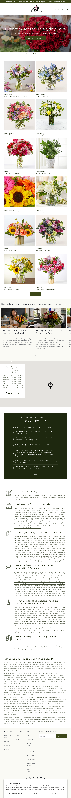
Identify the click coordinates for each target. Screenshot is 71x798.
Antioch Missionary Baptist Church (31, 615)
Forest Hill (44, 495)
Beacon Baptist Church (57, 625)
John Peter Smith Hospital (37, 516)
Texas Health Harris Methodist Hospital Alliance (29, 524)
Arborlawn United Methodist (37, 617)
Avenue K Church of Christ (49, 619)
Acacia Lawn (18, 536)
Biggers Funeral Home (51, 540)
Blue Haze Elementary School (30, 585)
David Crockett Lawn (21, 546)
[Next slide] (40, 54)
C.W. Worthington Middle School (39, 589)
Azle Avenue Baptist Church (34, 621)
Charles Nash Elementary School (36, 595)
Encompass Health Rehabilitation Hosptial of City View (33, 514)
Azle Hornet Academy (50, 576)
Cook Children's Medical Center (43, 510)
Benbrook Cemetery (35, 540)
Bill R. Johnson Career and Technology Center (34, 582)
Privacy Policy (59, 789)
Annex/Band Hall (33, 574)
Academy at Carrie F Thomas (42, 572)
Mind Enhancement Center (52, 520)
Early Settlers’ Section (36, 546)
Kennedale (32, 497)
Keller (26, 497)
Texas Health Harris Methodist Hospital (52, 522)
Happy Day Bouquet (42, 135)
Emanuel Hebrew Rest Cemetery (54, 546)
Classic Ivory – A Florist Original (46, 212)
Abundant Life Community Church (48, 607)
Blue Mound (22, 495)
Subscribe (61, 736)
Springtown (61, 497)
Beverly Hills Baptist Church (30, 631)
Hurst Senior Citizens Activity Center (44, 645)
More (35, 474)
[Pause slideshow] (44, 54)
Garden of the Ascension (57, 556)
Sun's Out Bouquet (10, 250)
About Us (7, 749)
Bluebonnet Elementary (48, 585)
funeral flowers (28, 694)
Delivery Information (30, 750)
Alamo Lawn (27, 536)
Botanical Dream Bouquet (44, 250)
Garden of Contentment (43, 552)
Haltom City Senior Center (23, 645)
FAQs (28, 735)
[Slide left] (32, 356)
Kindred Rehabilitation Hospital (30, 518)
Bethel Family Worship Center (35, 629)
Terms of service (29, 770)
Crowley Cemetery (59, 544)
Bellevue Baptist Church (22, 627)
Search (18, 735)
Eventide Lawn (39, 548)
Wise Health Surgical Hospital (31, 528)
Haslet (16, 497)
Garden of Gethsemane (42, 554)
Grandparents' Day (8, 736)
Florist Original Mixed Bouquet (14, 212)
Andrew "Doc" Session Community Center (28, 643)
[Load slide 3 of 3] (36, 53)
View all (35, 294)
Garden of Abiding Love (52, 550)
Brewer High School (33, 587)
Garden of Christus (28, 552)
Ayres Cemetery (27, 538)
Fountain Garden (38, 550)
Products (7, 745)
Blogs (17, 739)
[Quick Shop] (55, 9)
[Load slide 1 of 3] (30, 53)
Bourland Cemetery (42, 542)
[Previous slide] (26, 54)
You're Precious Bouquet (12, 173)
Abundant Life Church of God (24, 607)
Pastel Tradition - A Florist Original (15, 96)
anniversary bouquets (30, 710)
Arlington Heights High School (49, 574)
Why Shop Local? (30, 744)
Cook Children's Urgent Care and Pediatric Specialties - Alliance (43, 512)
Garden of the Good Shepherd (43, 558)
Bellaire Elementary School (38, 580)
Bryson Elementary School (49, 587)
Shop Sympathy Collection (35, 41)
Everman (37, 495)
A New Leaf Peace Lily (43, 173)
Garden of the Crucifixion (23, 558)
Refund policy (31, 759)
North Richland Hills (43, 497)
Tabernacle (53, 647)
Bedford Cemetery (20, 540)
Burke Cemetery (55, 542)
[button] (4, 9)
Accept (34, 793)
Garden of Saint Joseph (41, 556)
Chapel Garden (33, 544)
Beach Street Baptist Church (38, 625)
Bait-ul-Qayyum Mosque (35, 623)
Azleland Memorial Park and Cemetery (45, 538)
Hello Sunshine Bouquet (12, 289)
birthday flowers (9, 710)
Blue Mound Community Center (54, 643)
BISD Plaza (29, 578)
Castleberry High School (52, 593)
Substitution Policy (31, 764)
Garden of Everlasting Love (23, 554)
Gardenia (57, 560)
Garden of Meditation (58, 554)
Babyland (62, 538)
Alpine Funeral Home (39, 536)
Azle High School (36, 576)
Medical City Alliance (47, 518)
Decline (54, 793)
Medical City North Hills (26, 520)
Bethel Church (19, 629)
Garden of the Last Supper (29, 560)
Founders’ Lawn (26, 550)
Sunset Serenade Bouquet (12, 135)
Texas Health (35, 522)
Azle (15, 495)
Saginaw (54, 497)
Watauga (17, 499)
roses (14, 694)
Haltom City (61, 495)
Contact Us (30, 739)
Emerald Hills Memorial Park (24, 548)
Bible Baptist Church (46, 631)
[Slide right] (39, 356)
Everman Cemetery (51, 548)
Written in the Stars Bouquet (45, 289)
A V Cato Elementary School (23, 572)
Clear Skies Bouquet (42, 96)
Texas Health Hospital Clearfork (34, 526)
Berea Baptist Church (58, 627)
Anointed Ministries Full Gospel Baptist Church (37, 613)
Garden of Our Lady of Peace (23, 556)
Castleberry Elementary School (33, 593)
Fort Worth (52, 495)
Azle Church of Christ (51, 621)
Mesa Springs (39, 520)
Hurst (21, 497)
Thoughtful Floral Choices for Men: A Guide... (50, 331)
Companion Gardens (45, 544)
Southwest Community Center (37, 647)
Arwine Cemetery (52, 536)
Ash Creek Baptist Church (56, 617)
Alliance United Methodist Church (35, 611)
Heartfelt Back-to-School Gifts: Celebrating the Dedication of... (16, 331)
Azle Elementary (24, 576)
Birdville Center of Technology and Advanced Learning (38, 584)
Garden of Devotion (58, 552)
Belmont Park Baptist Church (40, 627)
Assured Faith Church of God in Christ (27, 619)
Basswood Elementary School (45, 578)
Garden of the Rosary (46, 560)
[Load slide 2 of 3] (33, 53)
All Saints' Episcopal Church (46, 609)
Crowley (30, 495)
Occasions (7, 741)
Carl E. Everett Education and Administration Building (36, 591)
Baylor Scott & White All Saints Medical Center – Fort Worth (34, 508)
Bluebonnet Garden (28, 542)
